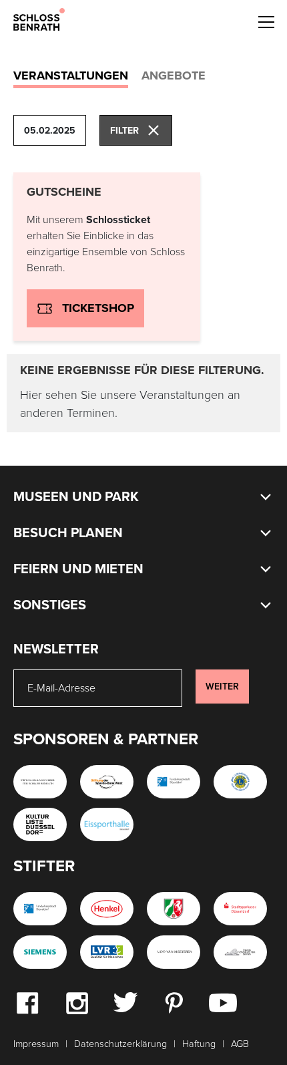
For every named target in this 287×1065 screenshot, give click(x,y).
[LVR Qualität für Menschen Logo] (106, 952)
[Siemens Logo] (40, 952)
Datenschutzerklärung (120, 1044)
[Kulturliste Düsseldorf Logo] (40, 824)
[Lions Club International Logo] (240, 782)
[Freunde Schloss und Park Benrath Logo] (240, 952)
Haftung (199, 1044)
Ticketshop (98, 308)
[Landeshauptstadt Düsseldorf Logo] (173, 782)
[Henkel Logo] (106, 909)
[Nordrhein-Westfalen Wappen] (173, 909)
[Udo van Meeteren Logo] (173, 952)
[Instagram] (77, 1002)
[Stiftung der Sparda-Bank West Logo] (106, 782)
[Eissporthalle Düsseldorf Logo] (106, 824)
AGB (240, 1044)
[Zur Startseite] (39, 18)
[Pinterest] (174, 1002)
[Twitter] (125, 1001)
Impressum (36, 1044)
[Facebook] (27, 1002)
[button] (266, 20)
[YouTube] (223, 1002)
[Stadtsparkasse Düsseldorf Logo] (240, 909)
